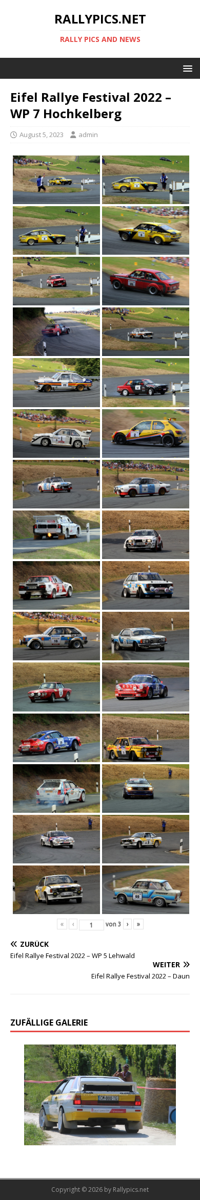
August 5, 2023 (41, 134)
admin (88, 134)
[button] (185, 67)
